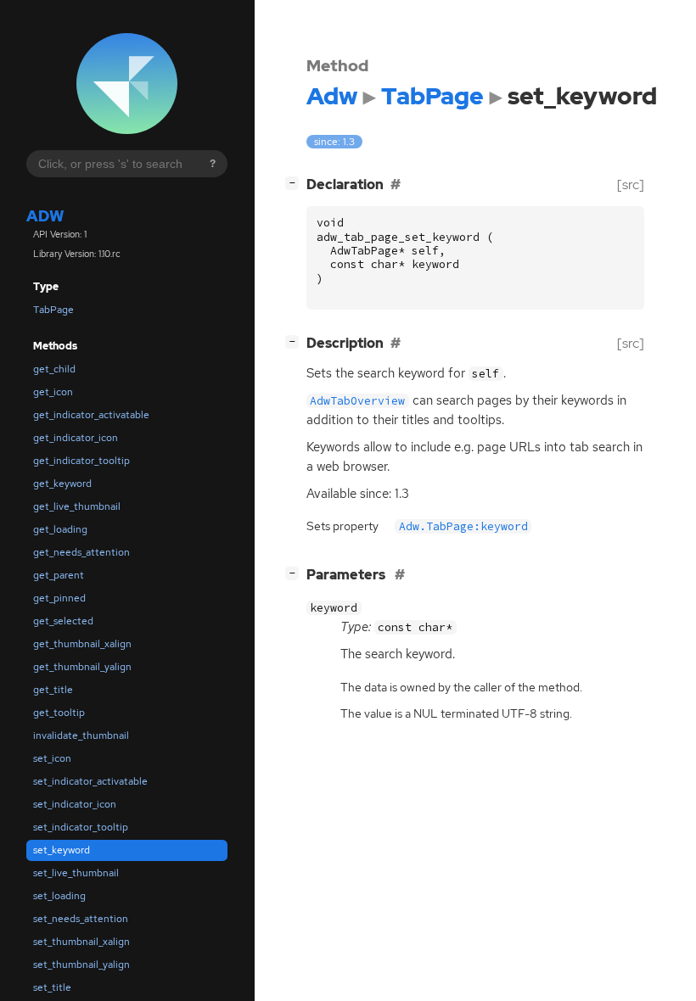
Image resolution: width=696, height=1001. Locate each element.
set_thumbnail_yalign (81, 964)
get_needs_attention (81, 552)
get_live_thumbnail (77, 506)
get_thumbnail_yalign (82, 667)
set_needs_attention (80, 919)
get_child (54, 369)
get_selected (63, 621)
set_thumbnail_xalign (81, 941)
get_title (53, 689)
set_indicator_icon (74, 804)
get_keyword (62, 483)
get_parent (58, 575)
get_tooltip (59, 712)
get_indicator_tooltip (81, 460)
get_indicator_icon (75, 438)
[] (295, 182)
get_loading (60, 529)
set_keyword (61, 850)
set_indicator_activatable (90, 781)
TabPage (53, 309)
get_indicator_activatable (91, 415)
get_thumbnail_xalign (82, 644)
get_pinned (59, 598)
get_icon (53, 392)
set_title (52, 987)
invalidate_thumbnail (81, 735)
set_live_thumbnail (76, 873)
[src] (630, 184)
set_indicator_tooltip (80, 827)
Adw (45, 215)
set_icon (52, 758)
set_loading (59, 896)
